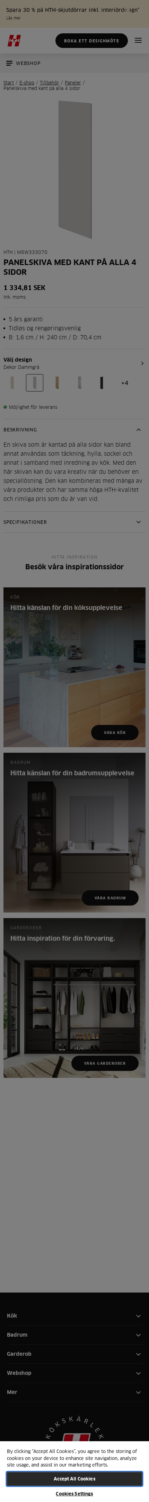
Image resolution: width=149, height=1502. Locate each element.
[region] (74, 1471)
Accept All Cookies (74, 1479)
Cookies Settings (74, 1493)
